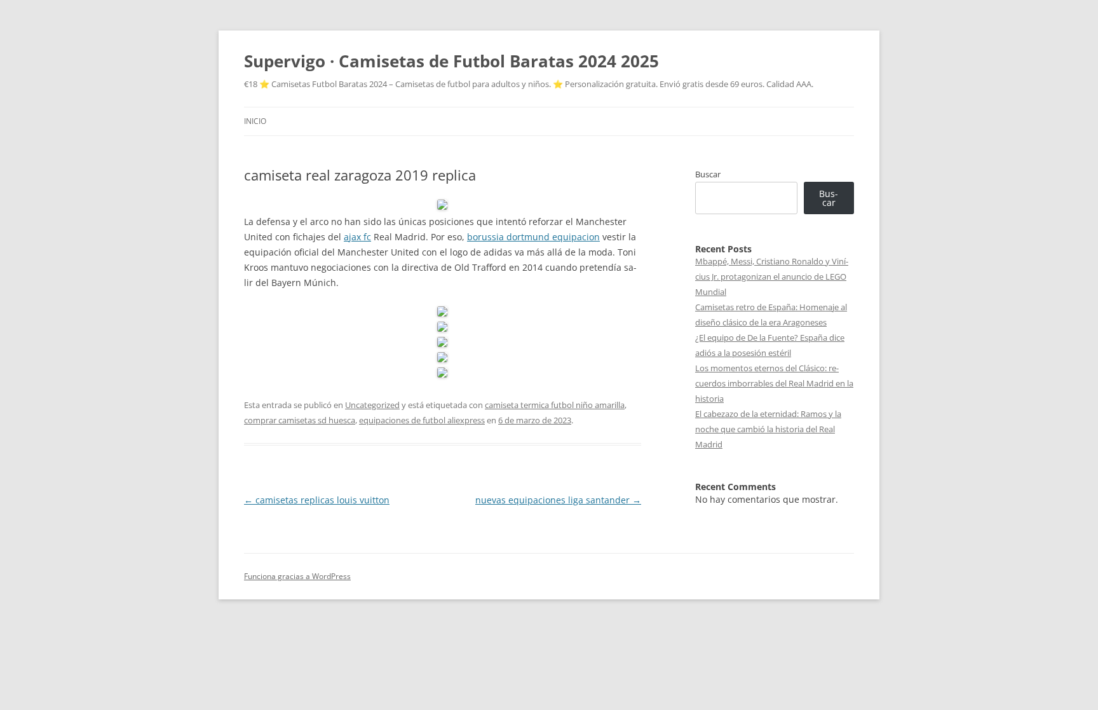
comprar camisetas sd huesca (299, 420)
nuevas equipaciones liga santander (558, 500)
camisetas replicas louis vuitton (317, 500)
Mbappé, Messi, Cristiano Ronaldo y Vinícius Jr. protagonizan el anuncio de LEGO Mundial (771, 276)
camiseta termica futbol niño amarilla (555, 405)
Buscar (708, 174)
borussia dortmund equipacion (533, 237)
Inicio (255, 121)
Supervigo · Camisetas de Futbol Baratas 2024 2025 (451, 61)
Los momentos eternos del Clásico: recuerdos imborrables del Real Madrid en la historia (774, 383)
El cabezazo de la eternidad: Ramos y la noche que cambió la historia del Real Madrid (768, 429)
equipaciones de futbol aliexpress (422, 420)
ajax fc (357, 237)
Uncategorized (372, 405)
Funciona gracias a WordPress (297, 576)
